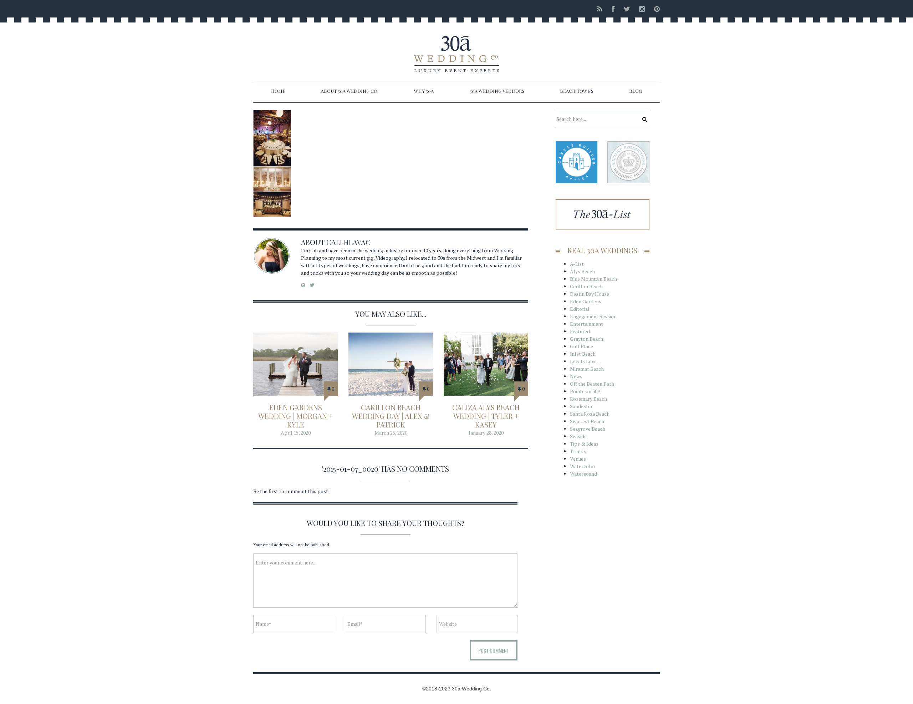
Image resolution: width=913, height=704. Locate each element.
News (576, 376)
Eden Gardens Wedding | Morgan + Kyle (295, 415)
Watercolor (583, 466)
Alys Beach (582, 271)
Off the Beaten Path (592, 383)
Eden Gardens (585, 301)
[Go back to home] (456, 47)
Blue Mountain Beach (593, 278)
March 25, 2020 (390, 432)
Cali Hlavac (348, 242)
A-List (577, 263)
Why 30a (424, 91)
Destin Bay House (589, 293)
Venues (578, 458)
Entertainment (586, 323)
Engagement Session (593, 316)
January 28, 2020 (486, 432)
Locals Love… (585, 361)
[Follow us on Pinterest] (655, 8)
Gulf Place (581, 346)
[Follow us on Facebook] (613, 8)
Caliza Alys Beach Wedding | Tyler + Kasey (486, 415)
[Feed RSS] (600, 8)
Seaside (578, 436)
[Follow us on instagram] (642, 8)
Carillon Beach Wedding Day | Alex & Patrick (391, 415)
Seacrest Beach (587, 421)
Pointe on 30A (585, 391)
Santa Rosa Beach (589, 413)
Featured (580, 331)
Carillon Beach (586, 286)
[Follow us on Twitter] (626, 8)
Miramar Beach (587, 368)
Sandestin (581, 406)
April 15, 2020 (296, 432)
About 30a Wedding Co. (349, 91)
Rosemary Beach (588, 398)
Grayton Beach (586, 338)
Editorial (580, 308)
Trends (578, 451)
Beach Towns (576, 91)
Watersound (583, 473)
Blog (635, 91)
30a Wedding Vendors (497, 91)
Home (278, 91)
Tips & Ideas (584, 443)
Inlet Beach (583, 353)
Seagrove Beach (587, 428)
